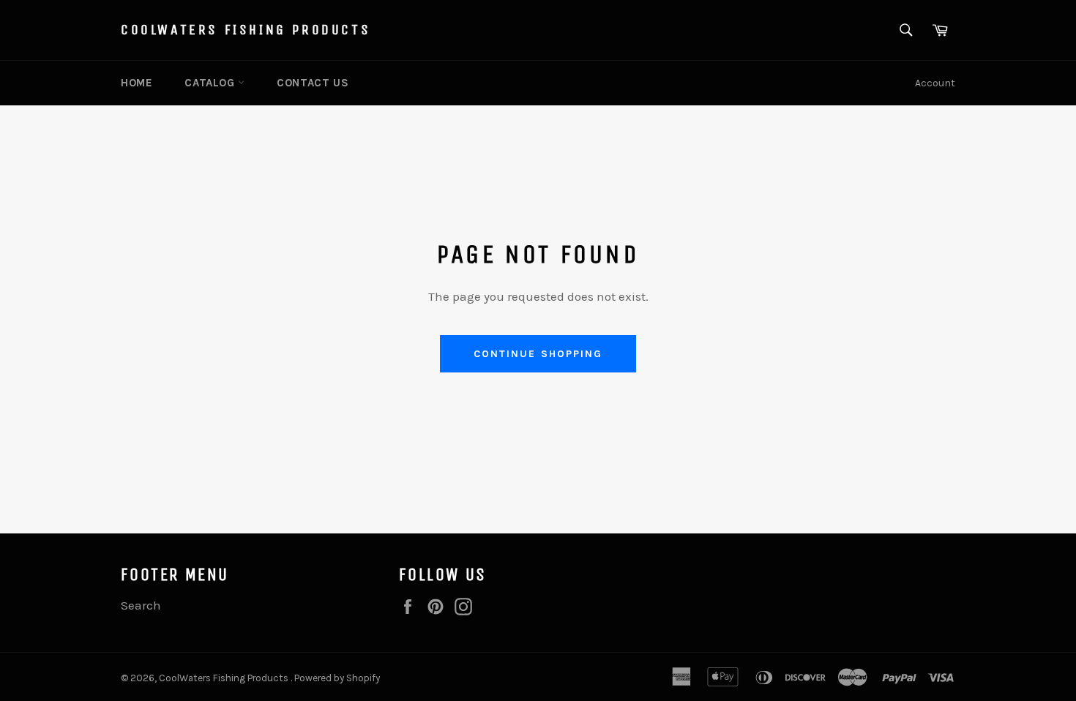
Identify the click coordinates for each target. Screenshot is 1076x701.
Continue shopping (538, 354)
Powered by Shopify (337, 677)
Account (935, 83)
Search (141, 605)
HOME (136, 82)
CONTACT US (312, 82)
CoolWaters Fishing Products (245, 29)
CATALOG (211, 82)
